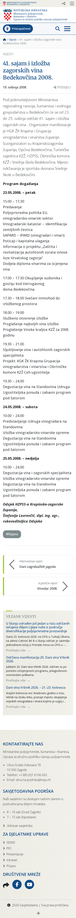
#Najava (12, 534)
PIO (8, 848)
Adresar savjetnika (19, 826)
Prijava (10, 866)
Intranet (11, 860)
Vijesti (12, 39)
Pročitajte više (16, 650)
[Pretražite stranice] (57, 28)
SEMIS (10, 842)
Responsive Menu (63, 3)
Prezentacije (14, 854)
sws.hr (38, 913)
